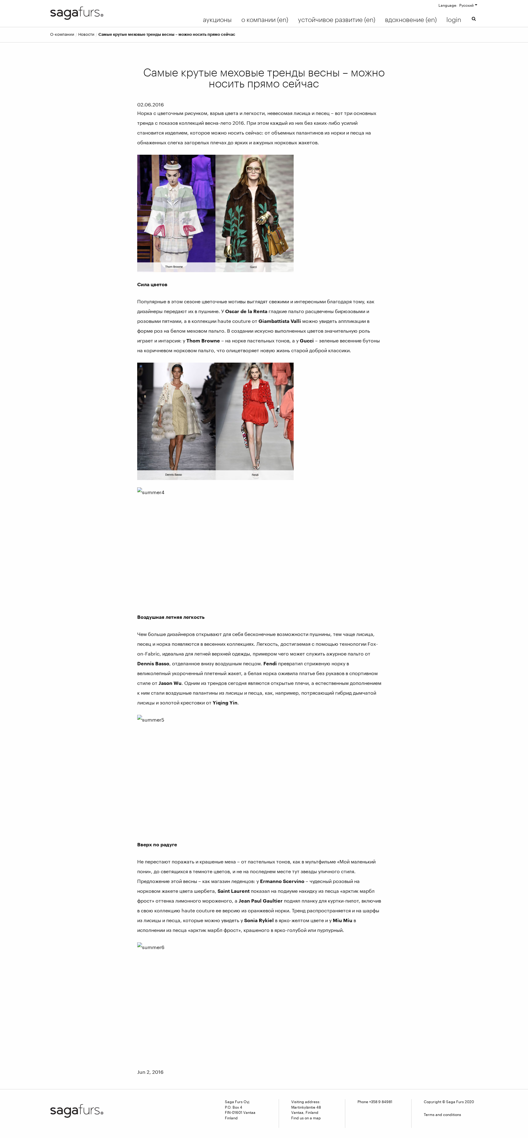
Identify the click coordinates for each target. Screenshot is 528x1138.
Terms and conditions (442, 1114)
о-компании (62, 34)
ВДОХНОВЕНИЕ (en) (411, 19)
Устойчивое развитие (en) (336, 19)
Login (453, 19)
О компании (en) (264, 19)
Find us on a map (306, 1118)
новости (86, 34)
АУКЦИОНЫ (217, 19)
